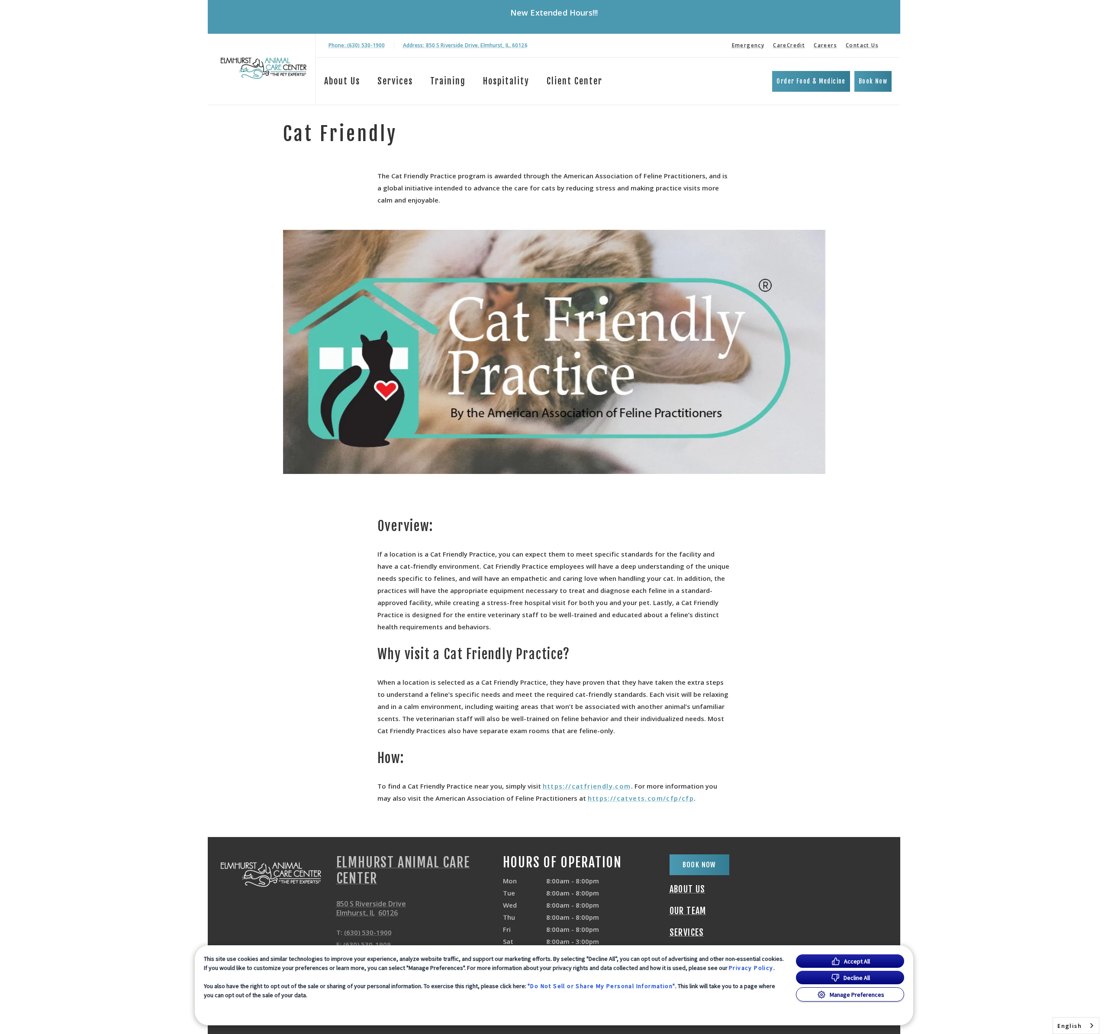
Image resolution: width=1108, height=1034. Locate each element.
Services (395, 81)
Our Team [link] (688, 911)
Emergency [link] (748, 45)
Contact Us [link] (862, 45)
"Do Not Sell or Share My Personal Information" (601, 986)
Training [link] (448, 81)
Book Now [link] (873, 81)
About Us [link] (687, 889)
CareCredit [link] (789, 45)
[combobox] (1076, 1025)
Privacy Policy (751, 968)
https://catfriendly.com (587, 786)
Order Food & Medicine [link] (810, 81)
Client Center (574, 81)
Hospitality (506, 81)
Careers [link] (825, 45)
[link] (263, 67)
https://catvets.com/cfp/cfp (641, 798)
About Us (342, 81)
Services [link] (687, 933)
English (1069, 1026)
